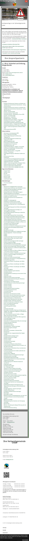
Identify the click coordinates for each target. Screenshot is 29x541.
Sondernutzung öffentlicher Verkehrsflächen (12, 343)
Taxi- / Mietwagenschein (8, 367)
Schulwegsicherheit (7, 342)
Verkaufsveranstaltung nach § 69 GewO (11, 380)
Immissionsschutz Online (9, 156)
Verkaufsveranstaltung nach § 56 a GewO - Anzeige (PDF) (15, 125)
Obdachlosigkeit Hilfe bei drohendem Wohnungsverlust (15, 316)
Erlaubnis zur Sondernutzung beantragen (12, 257)
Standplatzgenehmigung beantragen (11, 357)
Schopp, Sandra (7, 177)
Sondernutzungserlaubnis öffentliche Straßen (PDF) (14, 160)
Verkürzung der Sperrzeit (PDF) (10, 129)
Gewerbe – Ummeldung (8, 152)
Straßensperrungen (8, 364)
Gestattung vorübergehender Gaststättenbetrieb (13, 148)
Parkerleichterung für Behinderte (10, 322)
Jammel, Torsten (7, 176)
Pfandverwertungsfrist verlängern (10, 327)
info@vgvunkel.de (8, 73)
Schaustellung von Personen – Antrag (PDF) (12, 121)
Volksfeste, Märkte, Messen (9, 390)
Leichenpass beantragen (8, 308)
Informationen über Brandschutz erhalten (12, 293)
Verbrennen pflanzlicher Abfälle (10, 377)
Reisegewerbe (6, 331)
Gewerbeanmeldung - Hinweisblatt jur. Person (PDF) (14, 114)
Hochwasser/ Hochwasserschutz (10, 289)
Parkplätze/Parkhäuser (8, 323)
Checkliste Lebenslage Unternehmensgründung (13, 236)
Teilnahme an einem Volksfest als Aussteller (12, 368)
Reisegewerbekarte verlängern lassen (11, 335)
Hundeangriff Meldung (8, 291)
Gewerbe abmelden (8, 284)
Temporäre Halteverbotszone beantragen (12, 371)
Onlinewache (6, 157)
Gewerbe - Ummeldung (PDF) (9, 115)
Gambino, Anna (7, 172)
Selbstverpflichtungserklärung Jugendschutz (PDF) (13, 122)
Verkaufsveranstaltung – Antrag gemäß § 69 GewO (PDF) (15, 123)
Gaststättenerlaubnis (8, 272)
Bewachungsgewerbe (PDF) (9, 141)
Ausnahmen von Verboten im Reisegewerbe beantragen (15, 225)
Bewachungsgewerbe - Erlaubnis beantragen (13, 232)
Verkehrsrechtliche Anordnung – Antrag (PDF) (13, 164)
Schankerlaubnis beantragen (9, 341)
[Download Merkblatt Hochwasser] (19, 39)
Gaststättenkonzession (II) (9, 145)
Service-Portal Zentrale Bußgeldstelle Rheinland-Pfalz (14, 158)
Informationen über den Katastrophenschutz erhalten (14, 295)
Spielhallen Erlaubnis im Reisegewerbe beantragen (14, 354)
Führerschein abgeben (8, 269)
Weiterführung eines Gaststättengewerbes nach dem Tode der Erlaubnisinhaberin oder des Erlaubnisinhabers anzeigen (15, 397)
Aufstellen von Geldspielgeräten (10, 200)
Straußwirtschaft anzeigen (9, 365)
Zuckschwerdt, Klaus (8, 178)
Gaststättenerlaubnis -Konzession (10, 144)
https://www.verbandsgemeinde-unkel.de (14, 72)
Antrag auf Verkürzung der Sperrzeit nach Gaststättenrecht (15, 194)
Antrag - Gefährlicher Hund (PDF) (10, 134)
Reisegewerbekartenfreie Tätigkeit (10, 337)
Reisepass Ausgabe (7, 338)
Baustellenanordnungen (8, 230)
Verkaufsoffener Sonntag (9, 379)
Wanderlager (6, 392)
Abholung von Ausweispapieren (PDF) (11, 133)
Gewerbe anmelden (8, 285)
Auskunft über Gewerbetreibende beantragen (13, 202)
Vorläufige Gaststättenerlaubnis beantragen (12, 391)
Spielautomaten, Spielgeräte (9, 353)
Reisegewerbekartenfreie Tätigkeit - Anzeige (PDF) (13, 119)
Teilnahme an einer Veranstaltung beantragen (13, 369)
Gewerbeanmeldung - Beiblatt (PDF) (11, 113)
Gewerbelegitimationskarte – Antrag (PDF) (12, 150)
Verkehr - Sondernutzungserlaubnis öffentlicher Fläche (14, 162)
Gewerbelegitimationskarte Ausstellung (11, 288)
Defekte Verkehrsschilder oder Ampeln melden (13, 238)
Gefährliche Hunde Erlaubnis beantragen (12, 277)
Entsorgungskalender (8, 239)
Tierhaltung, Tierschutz (8, 372)
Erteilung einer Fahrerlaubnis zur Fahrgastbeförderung (14, 258)
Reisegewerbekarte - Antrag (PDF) (10, 118)
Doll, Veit (5, 173)
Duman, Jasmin (7, 174)
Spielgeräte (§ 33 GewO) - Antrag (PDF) (11, 161)
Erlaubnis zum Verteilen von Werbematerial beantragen (15, 253)
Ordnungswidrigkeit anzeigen (9, 318)
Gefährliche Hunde (7, 276)
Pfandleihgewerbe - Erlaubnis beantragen (12, 326)
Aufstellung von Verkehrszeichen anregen (12, 201)
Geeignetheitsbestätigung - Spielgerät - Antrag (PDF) (14, 146)
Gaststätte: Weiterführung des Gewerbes (12, 270)
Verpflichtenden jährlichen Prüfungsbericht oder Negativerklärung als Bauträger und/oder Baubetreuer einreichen (14, 386)
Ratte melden (6, 329)
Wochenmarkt (6, 403)
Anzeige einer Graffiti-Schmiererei (10, 196)
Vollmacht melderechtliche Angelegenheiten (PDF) (13, 167)
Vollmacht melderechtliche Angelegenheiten (12, 165)
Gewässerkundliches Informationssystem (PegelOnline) (14, 49)
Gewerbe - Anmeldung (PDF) (9, 149)
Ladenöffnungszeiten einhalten (10, 306)
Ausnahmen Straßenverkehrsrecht (10, 224)
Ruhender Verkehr (7, 339)
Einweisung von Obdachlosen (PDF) (11, 142)
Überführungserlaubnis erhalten (10, 373)
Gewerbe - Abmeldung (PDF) (9, 111)
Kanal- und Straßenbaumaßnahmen (11, 303)
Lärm (5, 307)
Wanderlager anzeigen (8, 394)
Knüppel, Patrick (7, 170)
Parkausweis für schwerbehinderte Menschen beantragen (15, 320)
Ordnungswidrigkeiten (8, 319)
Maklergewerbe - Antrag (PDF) (9, 117)
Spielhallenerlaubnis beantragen (10, 356)
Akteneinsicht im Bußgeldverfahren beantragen (13, 186)
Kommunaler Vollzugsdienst (9, 304)
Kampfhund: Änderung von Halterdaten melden (13, 301)
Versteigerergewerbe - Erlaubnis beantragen (12, 388)
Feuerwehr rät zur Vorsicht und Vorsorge (11, 53)
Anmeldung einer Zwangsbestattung (11, 190)
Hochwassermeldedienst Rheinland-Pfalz (10, 44)
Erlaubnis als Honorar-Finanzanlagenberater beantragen (15, 244)
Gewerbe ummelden (8, 287)
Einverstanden (25, 540)
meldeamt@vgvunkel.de (9, 75)
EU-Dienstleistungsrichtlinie (9, 259)
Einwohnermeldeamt (8, 182)
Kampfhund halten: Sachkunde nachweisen (12, 300)
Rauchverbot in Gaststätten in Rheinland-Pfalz (13, 330)
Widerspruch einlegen (8, 399)
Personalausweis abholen (9, 324)
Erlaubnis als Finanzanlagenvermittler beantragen (13, 240)
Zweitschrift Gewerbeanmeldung (10, 407)
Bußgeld (5, 234)
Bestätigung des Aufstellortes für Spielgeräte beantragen (15, 231)
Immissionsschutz (7, 292)
